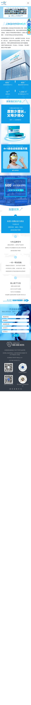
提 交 (15, 335)
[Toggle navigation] (28, 3)
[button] (2, 12)
